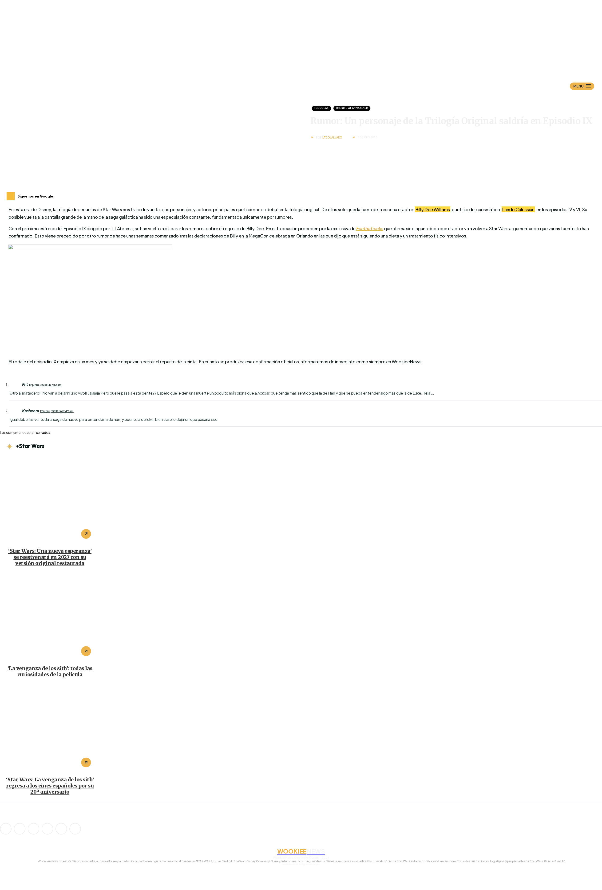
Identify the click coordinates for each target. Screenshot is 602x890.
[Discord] (6, 829)
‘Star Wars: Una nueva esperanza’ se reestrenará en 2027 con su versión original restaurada (49, 557)
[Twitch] (47, 829)
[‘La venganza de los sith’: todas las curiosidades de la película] (50, 616)
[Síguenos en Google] (11, 196)
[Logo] (309, 62)
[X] (61, 829)
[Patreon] (33, 829)
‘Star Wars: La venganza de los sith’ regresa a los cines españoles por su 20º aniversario (50, 785)
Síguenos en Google (35, 196)
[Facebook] (19, 829)
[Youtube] (75, 829)
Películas (321, 108)
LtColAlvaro (332, 137)
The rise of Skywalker (352, 108)
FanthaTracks (369, 228)
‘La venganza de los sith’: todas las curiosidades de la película (50, 671)
